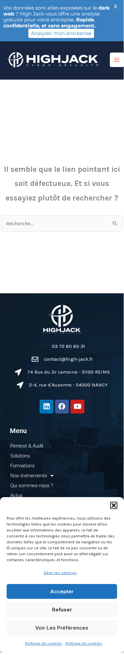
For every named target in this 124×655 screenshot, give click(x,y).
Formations (22, 466)
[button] (113, 505)
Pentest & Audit (27, 446)
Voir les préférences (61, 628)
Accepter (62, 591)
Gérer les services (60, 572)
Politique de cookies (43, 643)
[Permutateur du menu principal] (117, 60)
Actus (16, 495)
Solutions (20, 456)
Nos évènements (28, 476)
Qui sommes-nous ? (31, 486)
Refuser (62, 609)
